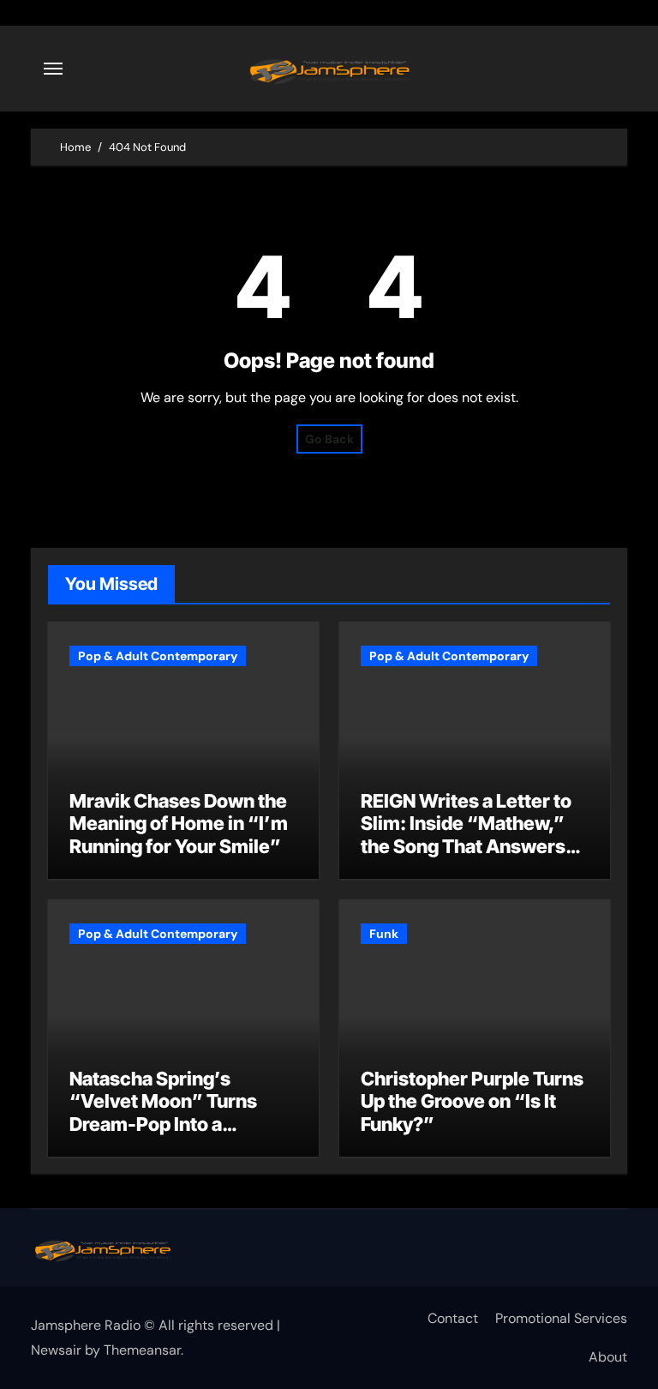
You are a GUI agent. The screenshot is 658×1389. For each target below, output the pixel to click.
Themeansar (142, 1350)
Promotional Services (561, 1318)
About (608, 1357)
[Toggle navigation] (53, 68)
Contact (453, 1318)
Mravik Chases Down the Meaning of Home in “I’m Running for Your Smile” (178, 823)
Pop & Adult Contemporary (157, 656)
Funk (383, 933)
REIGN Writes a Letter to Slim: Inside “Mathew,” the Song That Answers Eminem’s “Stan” (466, 835)
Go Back (329, 439)
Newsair (56, 1350)
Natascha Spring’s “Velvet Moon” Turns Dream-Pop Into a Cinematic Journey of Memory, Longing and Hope (164, 1135)
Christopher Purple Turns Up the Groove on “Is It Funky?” (472, 1101)
